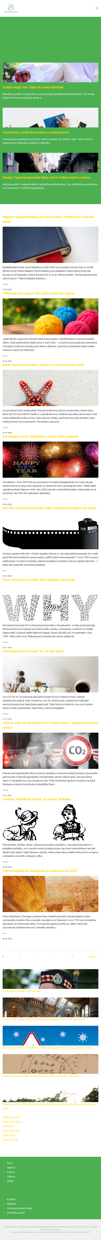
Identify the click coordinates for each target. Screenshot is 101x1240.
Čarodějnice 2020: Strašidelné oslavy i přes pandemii (40, 436)
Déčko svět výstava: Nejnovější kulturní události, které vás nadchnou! (44, 1019)
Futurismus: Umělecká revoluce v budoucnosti (36, 132)
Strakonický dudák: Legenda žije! (22, 991)
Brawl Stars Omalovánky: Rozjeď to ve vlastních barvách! (43, 365)
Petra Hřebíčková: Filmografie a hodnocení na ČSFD (40, 871)
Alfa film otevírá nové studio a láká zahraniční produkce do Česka (50, 508)
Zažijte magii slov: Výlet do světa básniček (33, 87)
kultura (5, 104)
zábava (5, 284)
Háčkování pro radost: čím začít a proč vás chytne (38, 293)
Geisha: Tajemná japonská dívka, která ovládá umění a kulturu (47, 177)
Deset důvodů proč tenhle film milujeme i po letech (39, 580)
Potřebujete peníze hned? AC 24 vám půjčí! (33, 651)
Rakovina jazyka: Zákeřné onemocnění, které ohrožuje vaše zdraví (42, 1075)
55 (72, 956)
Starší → (93, 956)
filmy (4, 571)
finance (5, 714)
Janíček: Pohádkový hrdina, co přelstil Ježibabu (37, 799)
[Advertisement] (50, 42)
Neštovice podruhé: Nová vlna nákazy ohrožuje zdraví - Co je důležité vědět (47, 1047)
